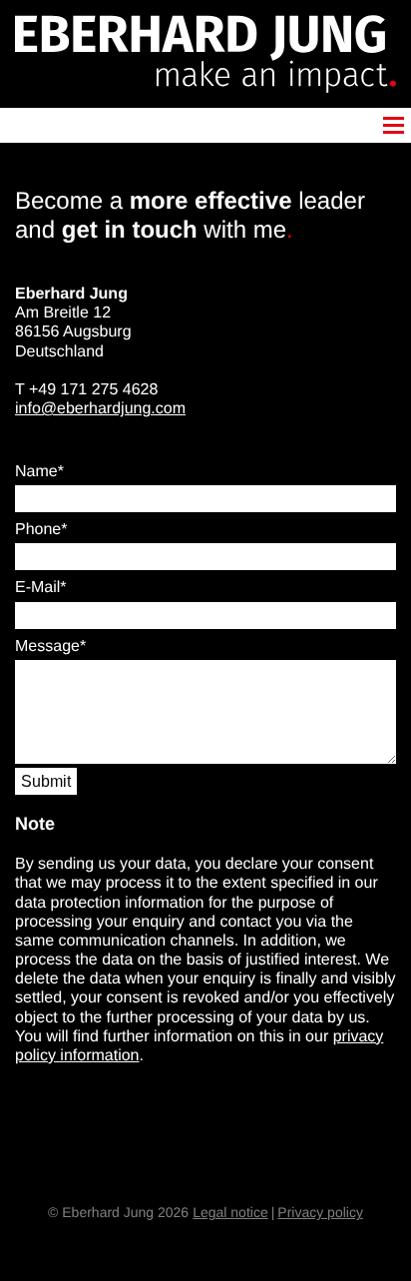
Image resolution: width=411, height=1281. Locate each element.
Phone (38, 529)
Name (36, 471)
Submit (46, 781)
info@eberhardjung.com (100, 408)
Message (47, 646)
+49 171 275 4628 (93, 389)
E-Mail (37, 587)
